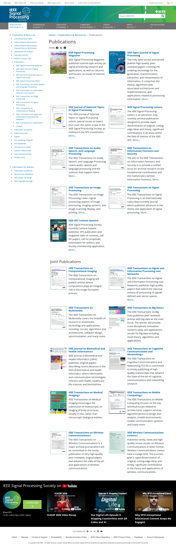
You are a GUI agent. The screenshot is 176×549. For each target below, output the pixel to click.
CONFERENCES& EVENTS (39, 26)
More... (72, 77)
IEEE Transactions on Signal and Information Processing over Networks (29, 116)
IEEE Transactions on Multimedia (29, 123)
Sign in (170, 3)
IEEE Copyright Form (22, 181)
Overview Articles (21, 55)
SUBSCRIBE (32, 502)
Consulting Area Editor (23, 39)
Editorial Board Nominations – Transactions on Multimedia (26, 46)
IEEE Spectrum (54, 3)
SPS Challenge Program (23, 140)
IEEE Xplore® (20, 3)
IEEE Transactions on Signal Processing (27, 103)
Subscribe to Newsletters (89, 3)
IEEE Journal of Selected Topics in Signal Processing (29, 76)
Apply (163, 16)
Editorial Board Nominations (25, 42)
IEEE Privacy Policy (122, 537)
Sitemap (24, 537)
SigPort (17, 137)
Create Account (156, 3)
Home (52, 35)
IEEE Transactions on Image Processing (27, 97)
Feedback (138, 537)
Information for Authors (23, 51)
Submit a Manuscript (22, 150)
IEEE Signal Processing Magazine (29, 65)
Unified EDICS (19, 157)
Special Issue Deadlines (23, 174)
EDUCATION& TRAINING (62, 26)
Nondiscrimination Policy (76, 537)
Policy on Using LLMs (22, 58)
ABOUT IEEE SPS (130, 26)
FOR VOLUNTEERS (157, 25)
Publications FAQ (21, 133)
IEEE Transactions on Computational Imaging (25, 109)
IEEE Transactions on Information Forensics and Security (29, 91)
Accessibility (56, 537)
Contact (19, 126)
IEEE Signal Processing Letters (28, 81)
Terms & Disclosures (155, 537)
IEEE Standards (37, 3)
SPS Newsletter (20, 143)
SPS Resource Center (22, 147)
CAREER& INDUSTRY (108, 26)
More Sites (69, 3)
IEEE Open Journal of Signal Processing (27, 70)
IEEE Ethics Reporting (100, 537)
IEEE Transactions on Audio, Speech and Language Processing (30, 85)
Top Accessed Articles (23, 154)
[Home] (20, 8)
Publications (19, 62)
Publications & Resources (72, 35)
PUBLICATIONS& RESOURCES (15, 26)
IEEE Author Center (21, 178)
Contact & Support (39, 537)
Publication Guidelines (23, 130)
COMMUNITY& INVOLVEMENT (87, 26)
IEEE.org (7, 3)
